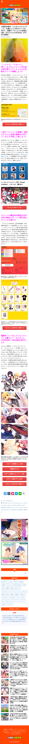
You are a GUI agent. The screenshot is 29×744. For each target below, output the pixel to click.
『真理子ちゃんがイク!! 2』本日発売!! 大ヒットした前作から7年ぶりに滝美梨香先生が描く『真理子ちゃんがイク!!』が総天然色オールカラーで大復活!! (19, 682)
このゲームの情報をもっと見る (14, 464)
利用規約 (11, 729)
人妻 (3, 604)
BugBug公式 (6, 732)
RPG (3, 588)
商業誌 (16, 594)
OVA (8, 594)
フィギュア (12, 591)
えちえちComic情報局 (15, 732)
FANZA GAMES (17, 585)
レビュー (23, 601)
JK (2, 601)
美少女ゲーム (10, 500)
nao (3, 502)
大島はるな (13, 509)
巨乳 (16, 581)
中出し (23, 597)
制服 (12, 588)
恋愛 (3, 594)
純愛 (12, 594)
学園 (3, 585)
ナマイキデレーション (17, 502)
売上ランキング (9, 601)
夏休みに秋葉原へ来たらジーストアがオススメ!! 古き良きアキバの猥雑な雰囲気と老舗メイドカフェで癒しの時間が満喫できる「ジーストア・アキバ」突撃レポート (19, 657)
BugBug (21, 581)
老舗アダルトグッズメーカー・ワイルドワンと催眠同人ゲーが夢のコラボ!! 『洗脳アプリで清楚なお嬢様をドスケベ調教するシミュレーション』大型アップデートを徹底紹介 (19, 691)
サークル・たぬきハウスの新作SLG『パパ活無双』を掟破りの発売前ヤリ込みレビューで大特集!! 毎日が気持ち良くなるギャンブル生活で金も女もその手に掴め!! (19, 665)
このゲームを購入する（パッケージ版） (14, 474)
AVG (11, 581)
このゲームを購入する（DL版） (14, 479)
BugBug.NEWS (22, 730)
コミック (17, 601)
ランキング (9, 585)
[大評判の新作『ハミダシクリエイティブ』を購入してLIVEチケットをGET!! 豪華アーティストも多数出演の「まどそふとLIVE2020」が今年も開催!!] (16, 493)
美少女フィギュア (15, 597)
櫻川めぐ (21, 509)
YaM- (6, 502)
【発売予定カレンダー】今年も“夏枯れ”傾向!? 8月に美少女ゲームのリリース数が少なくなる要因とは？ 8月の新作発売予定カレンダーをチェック (19, 648)
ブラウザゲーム (5, 597)
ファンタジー (5, 591)
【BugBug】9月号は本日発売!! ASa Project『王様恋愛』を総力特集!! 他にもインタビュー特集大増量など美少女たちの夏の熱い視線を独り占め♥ (19, 640)
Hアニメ (25, 591)
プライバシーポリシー (18, 729)
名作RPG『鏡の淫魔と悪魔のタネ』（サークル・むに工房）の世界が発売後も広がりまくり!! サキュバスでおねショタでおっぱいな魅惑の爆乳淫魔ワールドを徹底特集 (19, 708)
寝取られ (23, 594)
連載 (7, 588)
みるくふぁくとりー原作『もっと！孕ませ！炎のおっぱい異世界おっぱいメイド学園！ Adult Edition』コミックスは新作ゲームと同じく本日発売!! (19, 674)
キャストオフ (9, 604)
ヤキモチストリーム (10, 507)
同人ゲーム (17, 588)
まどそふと (10, 505)
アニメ (19, 591)
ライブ (16, 507)
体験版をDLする (14, 469)
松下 (18, 509)
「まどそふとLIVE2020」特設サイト (15, 124)
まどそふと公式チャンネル (14, 207)
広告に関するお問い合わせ (16, 734)
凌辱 (24, 585)
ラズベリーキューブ (23, 507)
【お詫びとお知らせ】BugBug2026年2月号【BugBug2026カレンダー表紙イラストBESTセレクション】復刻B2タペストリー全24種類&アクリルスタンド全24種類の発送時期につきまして (14, 619)
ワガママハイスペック (6, 509)
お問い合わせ (14, 730)
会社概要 (5, 729)
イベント (4, 500)
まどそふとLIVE (16, 505)
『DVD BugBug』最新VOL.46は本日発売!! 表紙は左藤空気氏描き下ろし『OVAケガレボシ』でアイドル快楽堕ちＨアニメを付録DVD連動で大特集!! (19, 699)
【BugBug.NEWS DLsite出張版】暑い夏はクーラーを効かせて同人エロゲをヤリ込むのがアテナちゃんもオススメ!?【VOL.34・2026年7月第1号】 (19, 716)
